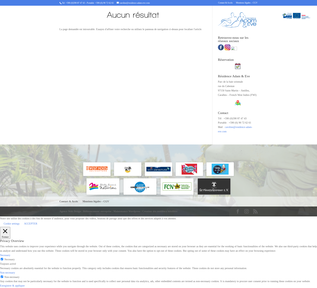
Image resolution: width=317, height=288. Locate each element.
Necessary (9, 259)
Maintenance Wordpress (126, 211)
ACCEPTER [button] (30, 223)
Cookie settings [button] (11, 223)
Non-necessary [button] (7, 272)
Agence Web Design (70, 211)
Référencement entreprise (97, 211)
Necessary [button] (5, 255)
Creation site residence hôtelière (159, 211)
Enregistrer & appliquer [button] (12, 285)
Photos (245, 18)
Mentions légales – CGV (247, 3)
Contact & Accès (225, 3)
